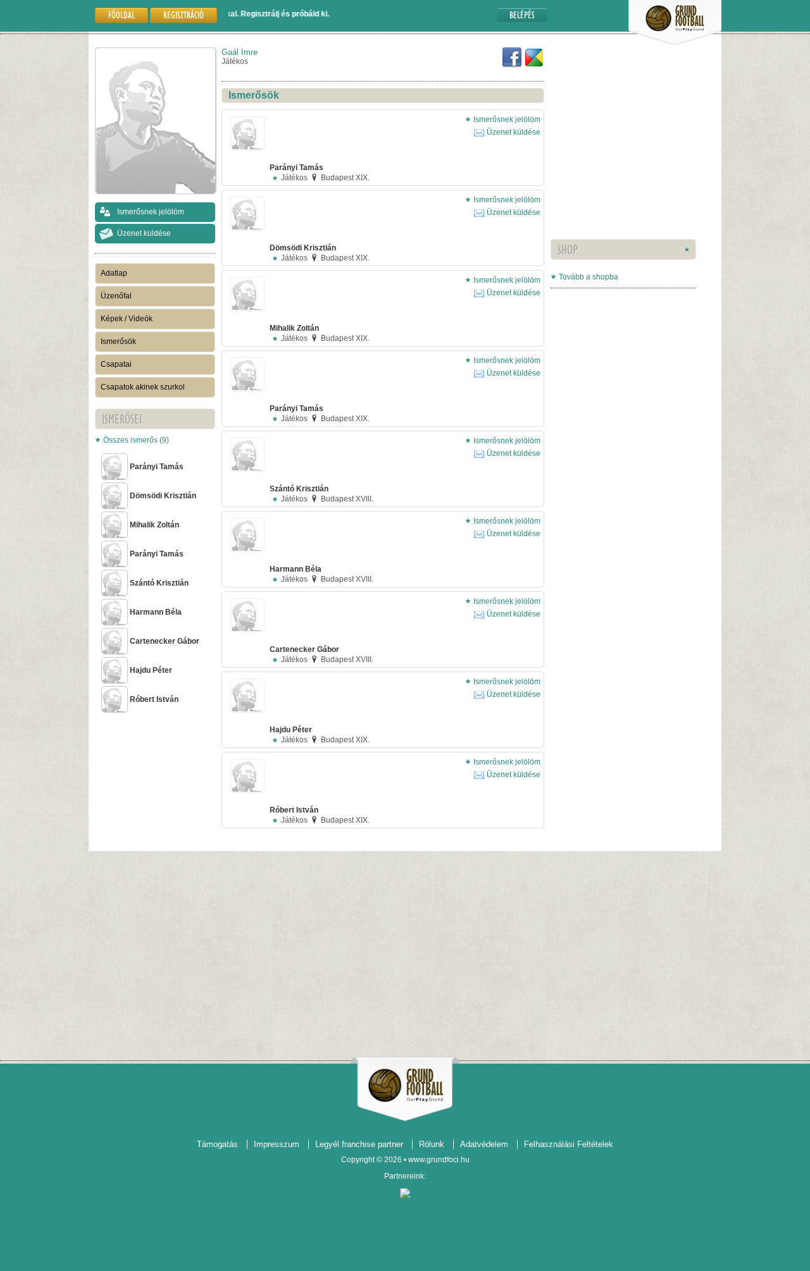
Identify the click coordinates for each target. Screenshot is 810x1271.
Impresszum (276, 1144)
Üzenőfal (116, 296)
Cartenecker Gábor (164, 641)
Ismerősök (118, 341)
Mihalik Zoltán (154, 524)
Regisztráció (183, 15)
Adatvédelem (484, 1144)
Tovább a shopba (588, 277)
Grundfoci (405, 1085)
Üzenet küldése (144, 233)
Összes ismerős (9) (136, 440)
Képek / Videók (127, 318)
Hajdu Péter (151, 670)
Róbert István (154, 699)
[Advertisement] (588, 161)
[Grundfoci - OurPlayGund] (674, 42)
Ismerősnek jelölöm (150, 211)
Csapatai (116, 364)
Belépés (522, 15)
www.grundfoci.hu (439, 1159)
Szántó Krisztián (159, 583)
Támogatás (217, 1144)
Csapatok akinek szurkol (143, 387)
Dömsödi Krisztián (163, 495)
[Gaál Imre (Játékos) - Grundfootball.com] (534, 65)
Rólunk (431, 1144)
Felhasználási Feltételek (568, 1144)
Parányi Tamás (157, 466)
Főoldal (121, 15)
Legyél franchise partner (359, 1144)
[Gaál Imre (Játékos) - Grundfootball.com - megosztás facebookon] (512, 65)
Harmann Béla (156, 612)
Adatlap (114, 273)
